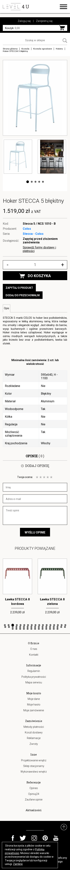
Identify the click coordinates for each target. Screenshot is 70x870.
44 (46, 629)
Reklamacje (34, 738)
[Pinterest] (45, 838)
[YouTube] (55, 838)
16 (62, 625)
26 (35, 627)
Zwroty (33, 743)
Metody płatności (34, 726)
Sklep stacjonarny (33, 766)
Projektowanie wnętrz (33, 760)
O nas (33, 648)
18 (5, 627)
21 (16, 627)
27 (39, 627)
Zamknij (18, 864)
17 (65, 625)
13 (50, 625)
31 (54, 627)
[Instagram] (34, 838)
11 (43, 625)
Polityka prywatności (33, 676)
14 (54, 625)
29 (46, 627)
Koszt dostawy (34, 732)
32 (57, 627)
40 (31, 629)
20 (13, 627)
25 (31, 627)
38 (24, 629)
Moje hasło (33, 704)
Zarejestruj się (44, 20)
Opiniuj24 (33, 793)
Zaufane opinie (33, 799)
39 (28, 629)
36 (16, 629)
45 (50, 629)
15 (58, 625)
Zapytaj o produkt (19, 287)
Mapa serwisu (33, 682)
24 (28, 627)
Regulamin (33, 671)
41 (35, 629)
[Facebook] (13, 838)
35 (13, 629)
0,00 (12, 28)
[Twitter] (23, 838)
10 (39, 625)
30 (50, 627)
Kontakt (33, 654)
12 (47, 625)
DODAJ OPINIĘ (37, 465)
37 (20, 629)
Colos (27, 228)
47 (57, 629)
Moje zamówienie (33, 710)
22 (20, 627)
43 (42, 629)
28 (42, 627)
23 (24, 627)
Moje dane (34, 698)
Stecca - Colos (33, 234)
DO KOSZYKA (39, 276)
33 (61, 627)
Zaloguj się (24, 20)
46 (54, 629)
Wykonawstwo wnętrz (34, 771)
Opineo (33, 788)
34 (65, 627)
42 (39, 629)
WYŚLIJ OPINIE (35, 532)
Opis (6, 308)
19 (9, 627)
